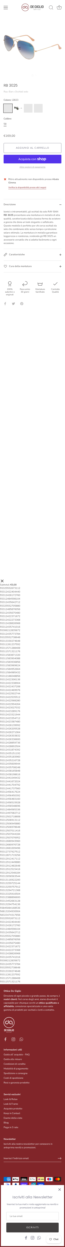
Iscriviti (32, 1227)
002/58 (18, 108)
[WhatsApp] (39, 1237)
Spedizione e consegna (15, 1073)
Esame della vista (13, 1118)
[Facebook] (26, 1237)
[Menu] (6, 8)
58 (5, 124)
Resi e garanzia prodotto (16, 1082)
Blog (6, 1122)
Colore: (11, 100)
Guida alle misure (13, 1059)
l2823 (8, 108)
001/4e (28, 108)
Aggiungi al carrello (32, 148)
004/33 (38, 108)
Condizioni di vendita (14, 1064)
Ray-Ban (8, 91)
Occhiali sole (21, 91)
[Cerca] (51, 8)
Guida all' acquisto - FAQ (17, 1054)
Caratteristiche (16, 254)
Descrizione (10, 204)
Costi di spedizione (13, 1078)
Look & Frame (11, 1104)
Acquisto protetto (13, 1108)
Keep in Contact (12, 1113)
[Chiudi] (60, 1189)
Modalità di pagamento (16, 1068)
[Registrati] (59, 1158)
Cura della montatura (20, 266)
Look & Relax (11, 1099)
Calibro (7, 118)
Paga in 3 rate (11, 1127)
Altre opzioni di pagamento (33, 167)
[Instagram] (32, 1237)
